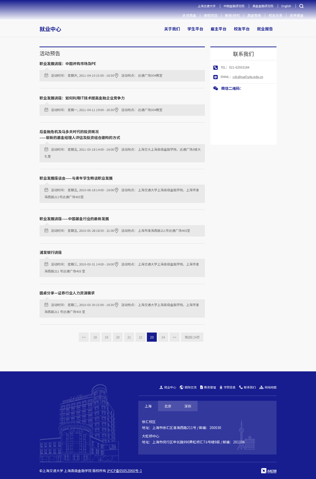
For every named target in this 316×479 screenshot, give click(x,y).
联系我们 (250, 387)
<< (84, 337)
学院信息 (230, 387)
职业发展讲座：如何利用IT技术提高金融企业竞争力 (82, 97)
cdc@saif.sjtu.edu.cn (248, 76)
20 (117, 337)
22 (140, 337)
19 (106, 337)
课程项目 (210, 15)
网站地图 (270, 387)
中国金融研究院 (234, 6)
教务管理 (210, 387)
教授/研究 (232, 15)
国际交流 (191, 387)
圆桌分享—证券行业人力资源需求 (67, 292)
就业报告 (265, 29)
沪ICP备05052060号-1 (124, 470)
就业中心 (50, 29)
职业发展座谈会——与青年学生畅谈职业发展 (76, 178)
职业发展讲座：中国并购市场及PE (68, 63)
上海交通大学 (207, 6)
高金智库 (254, 15)
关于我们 (172, 29)
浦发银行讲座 (51, 252)
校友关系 (275, 15)
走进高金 (189, 15)
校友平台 (242, 29)
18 (95, 337)
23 (152, 337)
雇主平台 (218, 29)
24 (163, 337)
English (286, 6)
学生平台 (195, 29)
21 (129, 337)
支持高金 (297, 15)
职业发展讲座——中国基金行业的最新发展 (74, 218)
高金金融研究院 (263, 6)
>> (175, 337)
